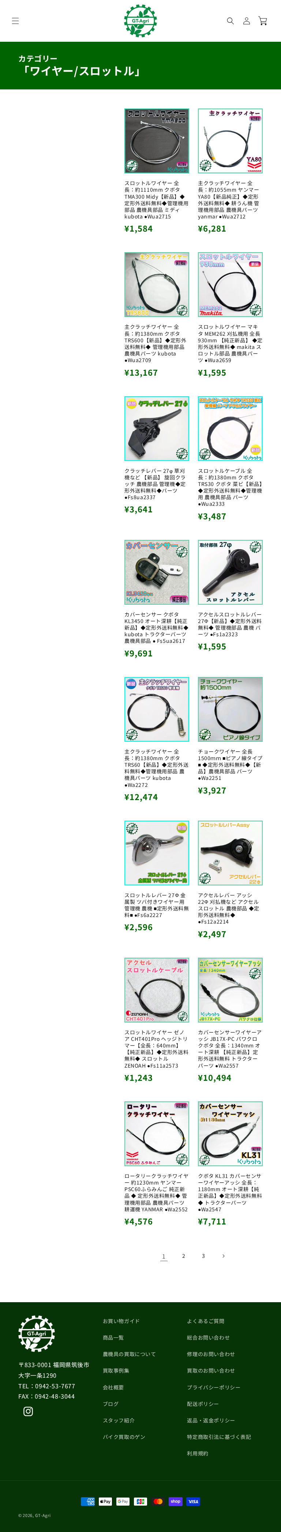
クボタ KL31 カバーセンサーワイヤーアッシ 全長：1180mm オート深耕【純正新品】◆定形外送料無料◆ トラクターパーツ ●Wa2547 (230, 1192)
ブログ (111, 1403)
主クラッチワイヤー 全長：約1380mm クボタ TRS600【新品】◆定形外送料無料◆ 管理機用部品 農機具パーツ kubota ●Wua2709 (155, 343)
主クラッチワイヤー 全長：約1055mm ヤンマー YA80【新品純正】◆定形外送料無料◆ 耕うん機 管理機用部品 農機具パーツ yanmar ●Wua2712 (228, 200)
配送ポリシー (203, 1403)
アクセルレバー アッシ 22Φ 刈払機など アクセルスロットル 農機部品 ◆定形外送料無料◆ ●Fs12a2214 (228, 908)
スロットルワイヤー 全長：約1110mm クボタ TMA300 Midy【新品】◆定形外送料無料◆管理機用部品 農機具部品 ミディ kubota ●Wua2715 (156, 200)
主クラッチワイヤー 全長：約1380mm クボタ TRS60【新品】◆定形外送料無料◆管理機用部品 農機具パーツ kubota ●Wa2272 (156, 768)
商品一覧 (113, 1337)
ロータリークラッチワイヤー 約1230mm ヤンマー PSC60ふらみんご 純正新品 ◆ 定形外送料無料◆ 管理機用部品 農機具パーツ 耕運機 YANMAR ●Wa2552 (156, 1192)
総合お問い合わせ (208, 1337)
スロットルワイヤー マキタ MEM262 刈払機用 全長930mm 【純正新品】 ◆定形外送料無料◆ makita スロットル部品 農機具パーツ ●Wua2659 (230, 343)
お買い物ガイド (121, 1321)
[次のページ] (223, 1256)
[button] (15, 21)
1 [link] (164, 1256)
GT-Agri (43, 1515)
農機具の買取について (129, 1354)
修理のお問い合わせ (211, 1354)
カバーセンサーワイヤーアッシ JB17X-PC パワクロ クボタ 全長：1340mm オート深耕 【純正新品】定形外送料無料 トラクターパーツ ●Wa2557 (230, 1049)
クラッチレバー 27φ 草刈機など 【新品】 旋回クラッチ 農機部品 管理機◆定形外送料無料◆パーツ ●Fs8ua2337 (155, 484)
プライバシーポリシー (213, 1387)
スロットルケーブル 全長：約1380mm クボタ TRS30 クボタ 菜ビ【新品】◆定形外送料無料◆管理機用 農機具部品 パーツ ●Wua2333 (230, 487)
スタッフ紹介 (119, 1420)
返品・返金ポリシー (211, 1420)
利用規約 (197, 1453)
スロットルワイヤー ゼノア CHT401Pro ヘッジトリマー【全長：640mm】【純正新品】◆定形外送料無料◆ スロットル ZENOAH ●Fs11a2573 (156, 1049)
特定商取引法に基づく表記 (219, 1436)
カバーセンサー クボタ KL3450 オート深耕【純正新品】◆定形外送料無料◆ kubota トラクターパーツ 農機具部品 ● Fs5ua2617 (156, 627)
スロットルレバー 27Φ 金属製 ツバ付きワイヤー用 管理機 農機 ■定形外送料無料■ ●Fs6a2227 (156, 905)
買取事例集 (116, 1370)
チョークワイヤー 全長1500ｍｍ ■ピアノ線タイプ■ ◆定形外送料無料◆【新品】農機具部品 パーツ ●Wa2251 (230, 764)
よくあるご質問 (205, 1321)
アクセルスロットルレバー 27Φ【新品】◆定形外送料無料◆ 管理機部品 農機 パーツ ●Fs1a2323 (230, 624)
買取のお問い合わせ (211, 1370)
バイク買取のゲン (124, 1436)
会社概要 (113, 1387)
